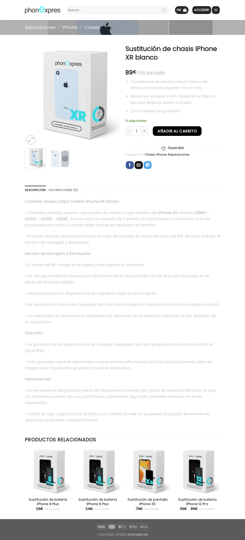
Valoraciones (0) (63, 190)
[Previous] (31, 94)
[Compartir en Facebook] (130, 165)
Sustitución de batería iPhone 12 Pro (197, 501)
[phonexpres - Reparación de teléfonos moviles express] (42, 10)
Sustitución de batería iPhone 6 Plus (97, 501)
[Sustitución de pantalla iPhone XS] (147, 471)
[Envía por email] (139, 165)
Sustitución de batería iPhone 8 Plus (48, 501)
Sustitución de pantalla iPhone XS (147, 501)
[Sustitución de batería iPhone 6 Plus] (98, 471)
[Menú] (216, 10)
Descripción (35, 190)
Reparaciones (40, 27)
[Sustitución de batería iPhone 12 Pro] (197, 471)
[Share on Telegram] (148, 165)
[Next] (112, 94)
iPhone (70, 27)
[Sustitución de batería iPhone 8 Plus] (48, 471)
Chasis (92, 27)
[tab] (35, 190)
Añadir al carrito (177, 131)
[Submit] (164, 10)
